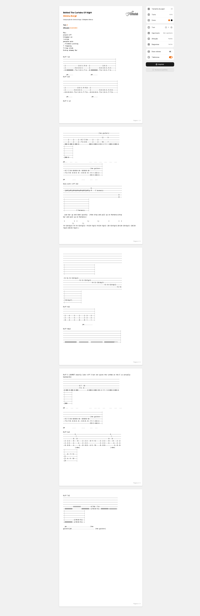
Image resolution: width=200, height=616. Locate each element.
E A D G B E (73, 28)
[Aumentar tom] (171, 27)
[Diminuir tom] (166, 27)
